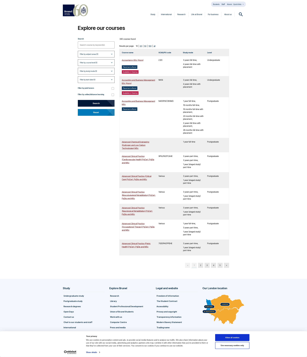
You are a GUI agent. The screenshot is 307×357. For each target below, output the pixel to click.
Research (181, 14)
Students (216, 4)
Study (153, 14)
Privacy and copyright (167, 312)
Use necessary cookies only (232, 345)
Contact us (69, 317)
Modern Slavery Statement (169, 322)
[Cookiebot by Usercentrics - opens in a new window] (70, 352)
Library (113, 301)
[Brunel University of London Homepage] (75, 10)
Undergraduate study (74, 296)
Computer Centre (118, 322)
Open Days (69, 312)
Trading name (163, 327)
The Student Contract (167, 301)
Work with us (116, 317)
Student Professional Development (126, 306)
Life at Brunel (196, 14)
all (154, 46)
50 (145, 46)
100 (150, 46)
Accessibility (162, 306)
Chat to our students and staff (78, 322)
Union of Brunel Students (122, 312)
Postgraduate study (73, 301)
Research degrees (72, 306)
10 (137, 46)
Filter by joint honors (86, 88)
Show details (91, 352)
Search (81, 39)
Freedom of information (168, 296)
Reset (96, 112)
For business (213, 14)
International (166, 14)
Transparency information (169, 317)
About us (228, 14)
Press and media (118, 327)
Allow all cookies (232, 338)
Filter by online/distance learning (91, 94)
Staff (223, 4)
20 (141, 46)
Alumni (229, 4)
